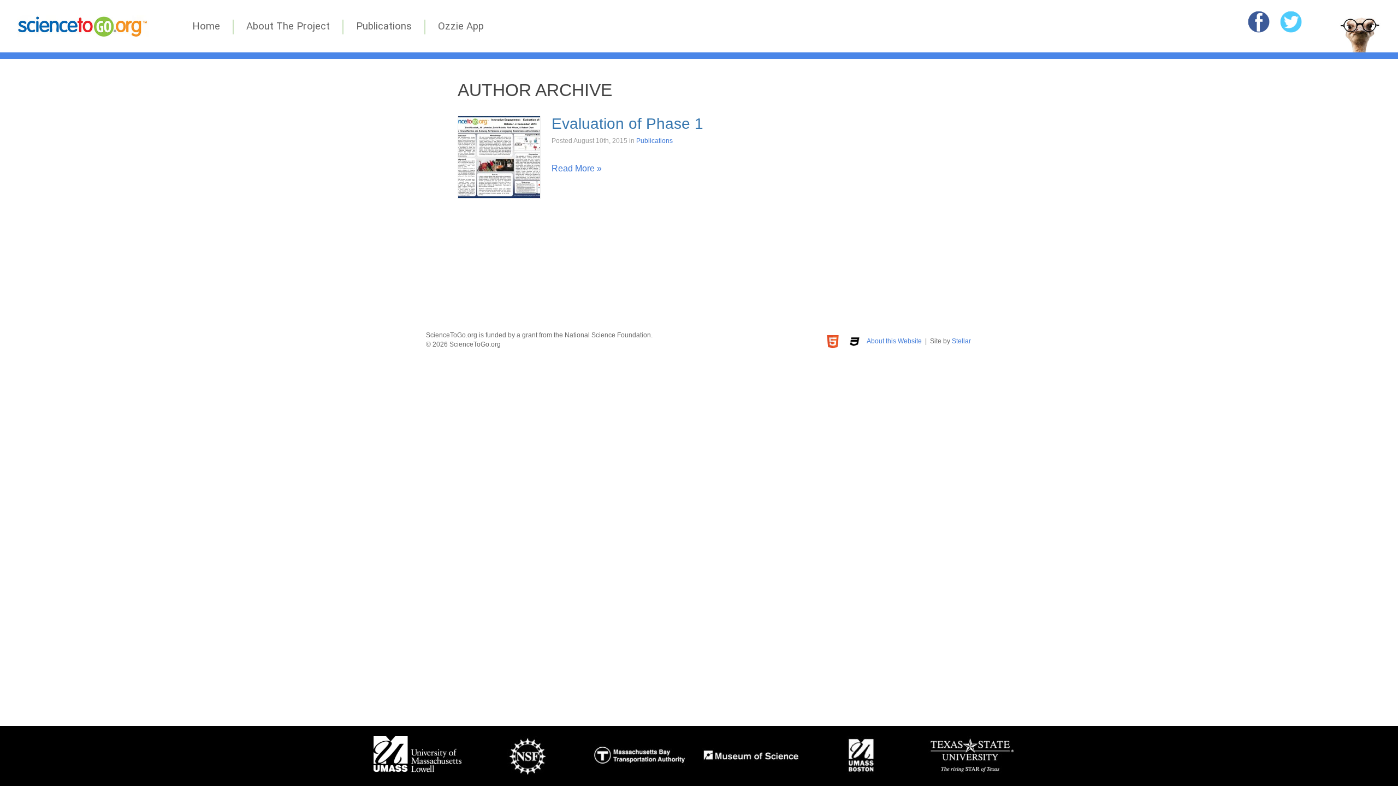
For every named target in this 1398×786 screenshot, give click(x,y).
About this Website (894, 341)
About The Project (288, 26)
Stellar (961, 341)
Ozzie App (461, 26)
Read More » (577, 168)
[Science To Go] (83, 34)
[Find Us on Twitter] (1291, 22)
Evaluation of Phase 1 (627, 123)
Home (206, 26)
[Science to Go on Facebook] (1259, 22)
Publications (384, 26)
